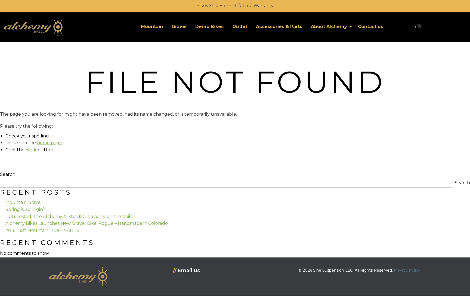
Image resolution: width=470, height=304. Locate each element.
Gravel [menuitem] (179, 26)
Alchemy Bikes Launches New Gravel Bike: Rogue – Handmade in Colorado (86, 223)
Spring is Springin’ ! (25, 209)
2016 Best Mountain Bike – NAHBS (42, 230)
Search (7, 174)
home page (49, 142)
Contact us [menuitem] (370, 26)
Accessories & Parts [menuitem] (279, 26)
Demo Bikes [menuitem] (209, 26)
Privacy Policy (407, 270)
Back (31, 149)
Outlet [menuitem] (239, 26)
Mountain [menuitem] (152, 26)
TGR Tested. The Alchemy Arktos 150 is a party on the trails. (69, 216)
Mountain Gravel (23, 202)
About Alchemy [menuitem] (329, 26)
